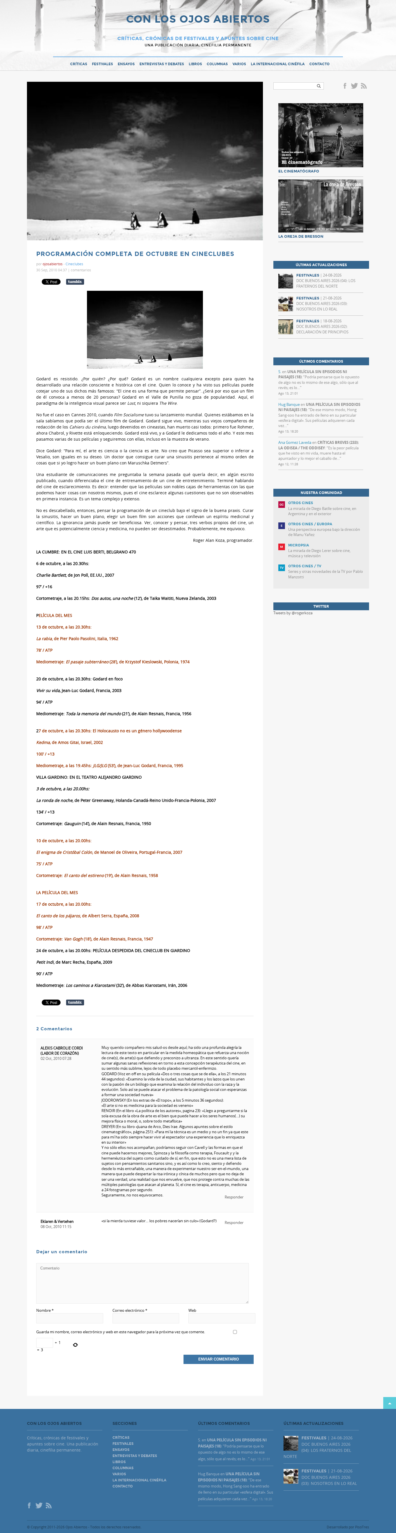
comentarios (81, 270)
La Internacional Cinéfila (278, 64)
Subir (389, 1403)
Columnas (217, 64)
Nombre (45, 1310)
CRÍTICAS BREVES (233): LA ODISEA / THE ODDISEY (318, 445)
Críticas (78, 64)
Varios (239, 64)
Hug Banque (289, 404)
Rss (364, 86)
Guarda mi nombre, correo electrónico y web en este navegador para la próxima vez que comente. (120, 1331)
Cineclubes (74, 263)
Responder (234, 1197)
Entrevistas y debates (161, 64)
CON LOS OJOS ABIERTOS (198, 20)
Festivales (102, 64)
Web (192, 1310)
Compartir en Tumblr (75, 282)
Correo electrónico (129, 1310)
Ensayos (126, 64)
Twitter (354, 86)
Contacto (319, 64)
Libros (195, 64)
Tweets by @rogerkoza (293, 612)
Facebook (346, 86)
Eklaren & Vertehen (57, 1221)
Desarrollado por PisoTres (348, 1527)
